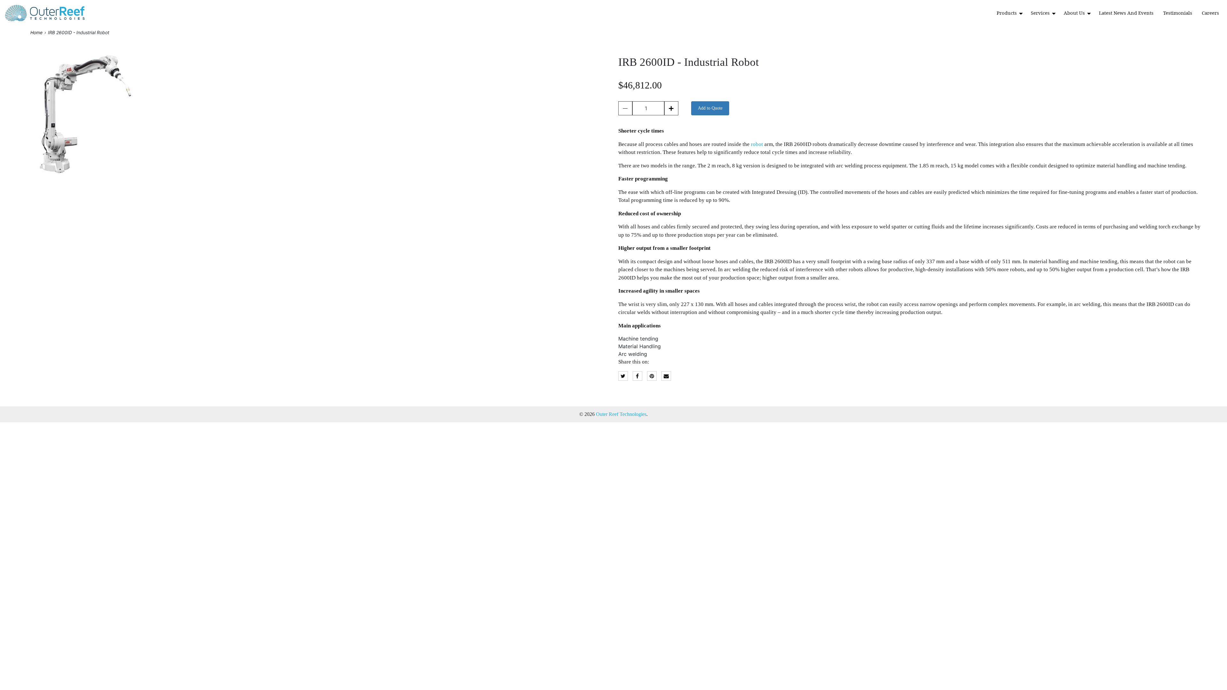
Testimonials (1177, 13)
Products (1007, 13)
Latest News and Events (1126, 13)
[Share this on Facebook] (637, 376)
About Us (1075, 13)
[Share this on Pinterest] (652, 376)
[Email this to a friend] (666, 376)
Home (36, 32)
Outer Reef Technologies (621, 414)
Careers (1210, 13)
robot (757, 144)
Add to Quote (710, 108)
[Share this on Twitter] (623, 376)
